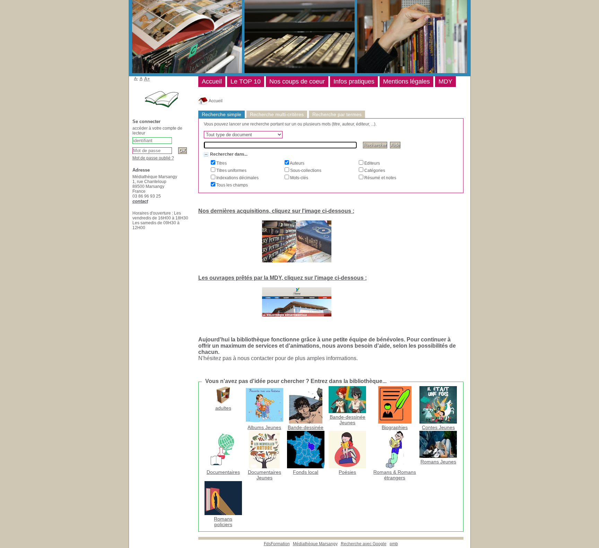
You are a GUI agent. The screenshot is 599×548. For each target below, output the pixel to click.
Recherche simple (221, 114)
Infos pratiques (353, 81)
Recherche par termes (337, 114)
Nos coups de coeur (297, 81)
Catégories (374, 170)
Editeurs (371, 163)
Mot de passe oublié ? (153, 158)
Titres (221, 163)
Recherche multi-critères (277, 114)
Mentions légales (406, 81)
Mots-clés (298, 177)
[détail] (206, 154)
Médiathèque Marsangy (315, 543)
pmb (394, 543)
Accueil (215, 100)
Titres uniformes (230, 170)
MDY (445, 81)
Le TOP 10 (246, 81)
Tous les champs (231, 185)
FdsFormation (277, 543)
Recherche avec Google (364, 543)
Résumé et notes (379, 177)
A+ (147, 78)
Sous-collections (305, 170)
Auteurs (296, 163)
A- (136, 78)
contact (140, 201)
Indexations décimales (237, 177)
